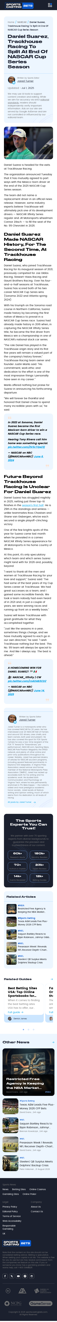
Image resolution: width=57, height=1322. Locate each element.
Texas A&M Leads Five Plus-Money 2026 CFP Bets (33, 923)
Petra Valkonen (27, 1169)
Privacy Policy (10, 1207)
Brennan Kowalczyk (29, 1131)
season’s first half (33, 505)
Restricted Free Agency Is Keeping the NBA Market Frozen (31, 911)
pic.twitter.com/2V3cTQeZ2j (26, 447)
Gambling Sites (11, 1194)
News (5, 1189)
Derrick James (20, 1019)
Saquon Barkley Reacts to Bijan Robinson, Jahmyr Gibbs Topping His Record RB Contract (34, 936)
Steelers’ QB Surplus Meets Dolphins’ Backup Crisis (32, 961)
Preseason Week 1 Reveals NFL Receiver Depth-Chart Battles (32, 949)
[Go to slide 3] (33, 1029)
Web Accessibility (12, 1221)
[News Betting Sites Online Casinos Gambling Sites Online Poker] (50, 5)
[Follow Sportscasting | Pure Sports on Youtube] (18, 1276)
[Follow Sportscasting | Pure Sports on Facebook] (5, 1276)
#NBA (21, 905)
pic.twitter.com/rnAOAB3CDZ (27, 681)
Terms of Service (12, 1216)
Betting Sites (19, 1189)
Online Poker (29, 1194)
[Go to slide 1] (23, 1029)
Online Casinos (37, 1189)
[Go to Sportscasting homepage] (19, 6)
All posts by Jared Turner (20, 802)
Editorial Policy (10, 1212)
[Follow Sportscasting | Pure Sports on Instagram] (25, 1276)
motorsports (30, 727)
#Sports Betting (26, 918)
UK (4, 1234)
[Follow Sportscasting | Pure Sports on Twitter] (11, 1276)
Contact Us (37, 1212)
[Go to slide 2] (28, 1029)
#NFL (20, 931)
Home (11, 22)
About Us (36, 1207)
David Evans (12, 1092)
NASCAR (22, 22)
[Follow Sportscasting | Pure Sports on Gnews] (32, 1276)
